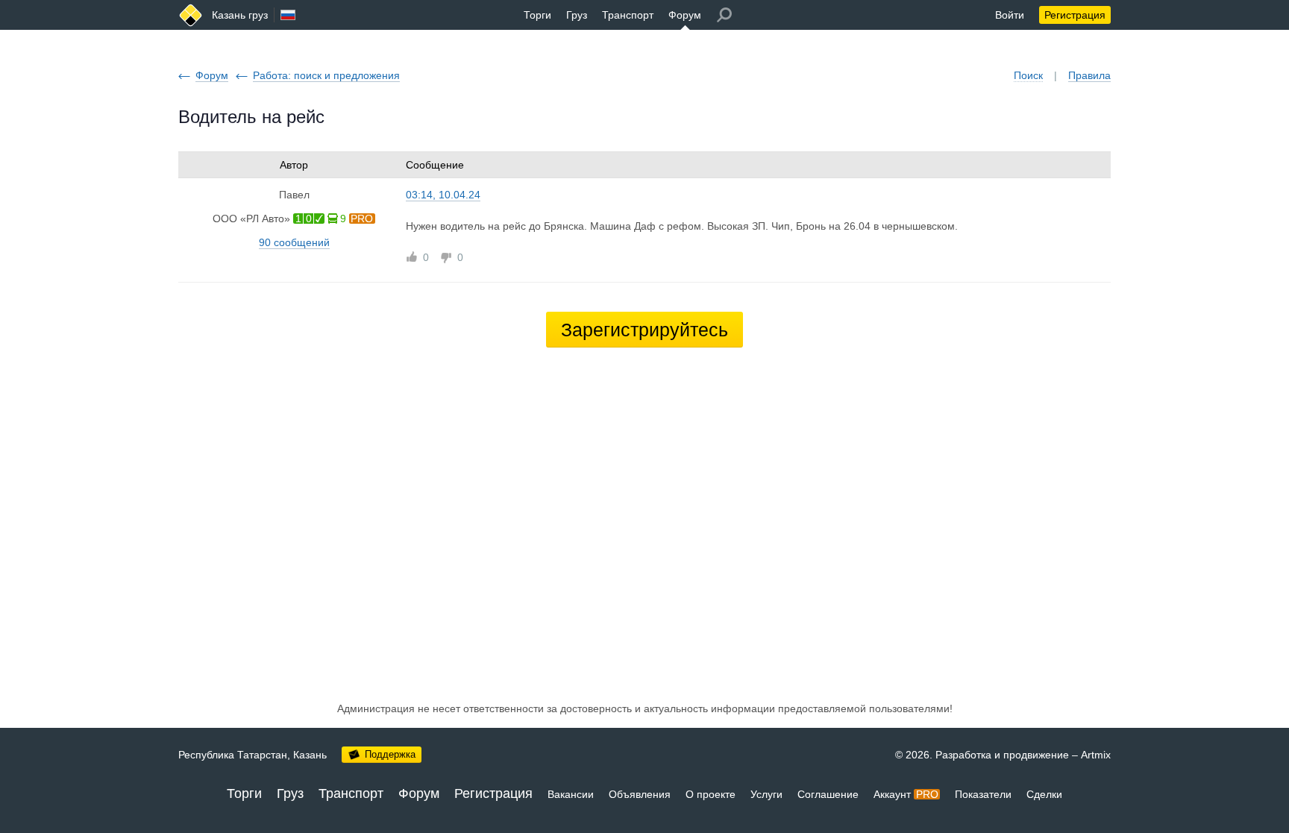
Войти (1009, 15)
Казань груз (240, 15)
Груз (576, 15)
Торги (537, 15)
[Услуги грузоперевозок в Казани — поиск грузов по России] (190, 15)
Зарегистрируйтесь (644, 329)
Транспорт (627, 15)
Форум (684, 15)
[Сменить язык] (287, 14)
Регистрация (1074, 15)
